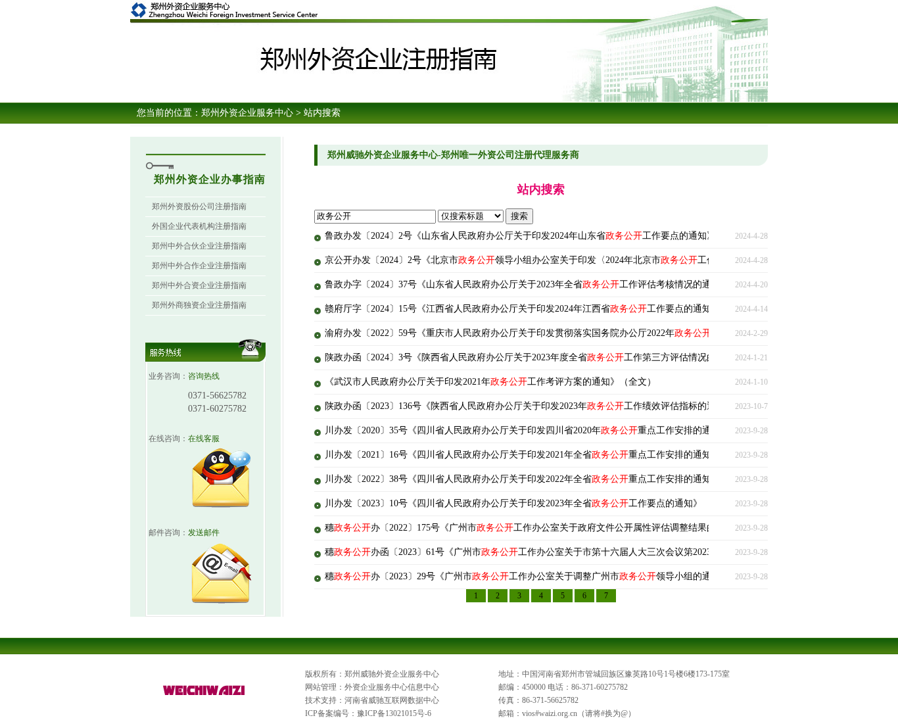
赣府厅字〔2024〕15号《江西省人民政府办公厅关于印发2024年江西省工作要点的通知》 (523, 309)
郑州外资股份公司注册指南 (199, 206)
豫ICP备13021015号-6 (394, 713)
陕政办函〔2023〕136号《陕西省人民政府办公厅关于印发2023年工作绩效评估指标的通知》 (529, 406)
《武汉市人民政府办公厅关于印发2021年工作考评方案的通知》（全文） (490, 382)
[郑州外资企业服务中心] (204, 695)
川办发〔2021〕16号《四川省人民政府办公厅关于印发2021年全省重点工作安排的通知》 (523, 455)
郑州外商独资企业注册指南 (199, 305)
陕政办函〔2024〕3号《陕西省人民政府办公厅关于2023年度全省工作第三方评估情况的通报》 (534, 357)
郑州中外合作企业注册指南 (199, 265)
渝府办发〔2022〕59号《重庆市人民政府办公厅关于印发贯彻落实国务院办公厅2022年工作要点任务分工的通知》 (573, 333)
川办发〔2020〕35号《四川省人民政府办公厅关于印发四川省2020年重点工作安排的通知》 (527, 430)
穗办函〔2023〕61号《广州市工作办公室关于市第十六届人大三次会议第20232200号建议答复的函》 (564, 552)
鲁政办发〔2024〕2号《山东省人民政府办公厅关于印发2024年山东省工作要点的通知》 (520, 236)
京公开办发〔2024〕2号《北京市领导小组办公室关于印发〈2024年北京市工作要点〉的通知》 (552, 260)
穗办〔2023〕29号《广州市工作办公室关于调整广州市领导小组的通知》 (527, 576)
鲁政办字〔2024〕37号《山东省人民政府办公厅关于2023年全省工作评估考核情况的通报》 (527, 284)
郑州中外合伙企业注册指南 (199, 246)
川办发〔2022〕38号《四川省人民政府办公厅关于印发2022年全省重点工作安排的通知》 (523, 479)
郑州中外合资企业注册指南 (199, 285)
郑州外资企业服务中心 (247, 113)
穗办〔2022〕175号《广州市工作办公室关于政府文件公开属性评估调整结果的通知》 (534, 528)
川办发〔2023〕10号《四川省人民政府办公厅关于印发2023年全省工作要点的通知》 (513, 503)
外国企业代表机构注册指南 (199, 226)
